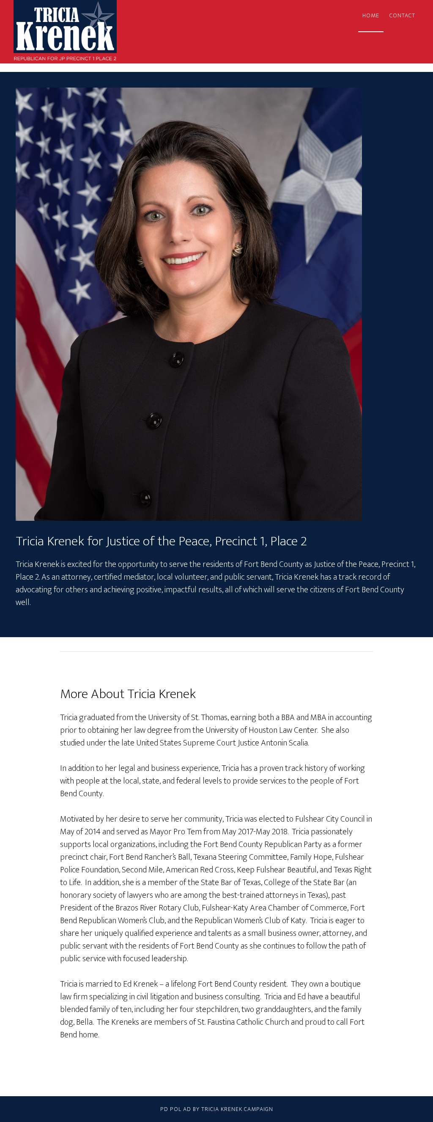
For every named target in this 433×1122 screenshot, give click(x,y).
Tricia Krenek (90, 31)
